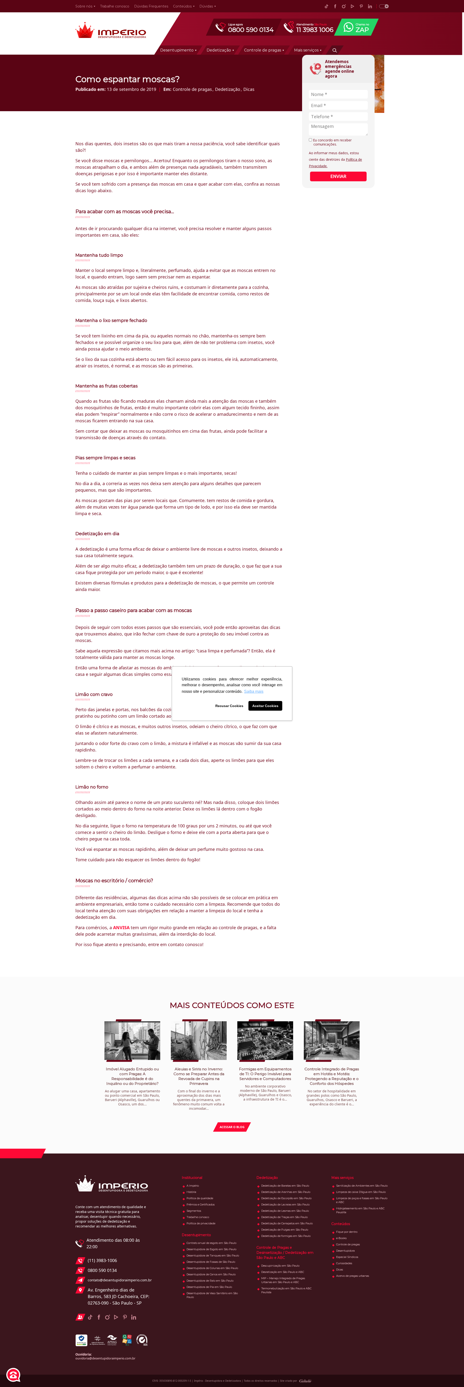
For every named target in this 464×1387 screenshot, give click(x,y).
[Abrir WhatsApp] (452, 1374)
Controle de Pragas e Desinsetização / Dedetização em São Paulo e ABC (284, 1252)
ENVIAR (338, 176)
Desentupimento (177, 50)
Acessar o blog (232, 1127)
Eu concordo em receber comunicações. (332, 142)
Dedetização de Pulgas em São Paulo (284, 1229)
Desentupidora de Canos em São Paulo (211, 1274)
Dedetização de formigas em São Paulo (286, 1236)
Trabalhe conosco (114, 6)
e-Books (341, 1238)
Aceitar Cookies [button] (265, 706)
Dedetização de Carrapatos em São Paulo (287, 1223)
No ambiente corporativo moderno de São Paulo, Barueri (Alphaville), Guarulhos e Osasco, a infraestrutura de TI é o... (265, 1084)
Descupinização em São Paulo (280, 1265)
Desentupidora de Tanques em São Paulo (213, 1255)
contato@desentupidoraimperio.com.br (118, 1280)
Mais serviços (306, 50)
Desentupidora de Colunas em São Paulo (212, 1268)
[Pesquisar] (335, 50)
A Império (193, 1185)
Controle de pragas (262, 50)
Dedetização (219, 50)
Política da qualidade (200, 1198)
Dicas (248, 89)
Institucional (192, 1177)
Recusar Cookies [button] (229, 706)
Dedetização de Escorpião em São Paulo (286, 1198)
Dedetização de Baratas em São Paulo (285, 1185)
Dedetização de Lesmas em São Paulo (285, 1210)
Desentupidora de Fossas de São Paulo (211, 1261)
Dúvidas (206, 6)
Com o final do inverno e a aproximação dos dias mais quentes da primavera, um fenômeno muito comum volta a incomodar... (199, 1089)
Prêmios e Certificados (201, 1204)
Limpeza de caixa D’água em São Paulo (361, 1192)
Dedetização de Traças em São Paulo (284, 1217)
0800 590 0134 (102, 1270)
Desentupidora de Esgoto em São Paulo (211, 1249)
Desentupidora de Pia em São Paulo (209, 1287)
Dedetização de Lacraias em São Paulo (285, 1204)
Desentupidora (345, 1250)
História (191, 1192)
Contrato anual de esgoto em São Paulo (211, 1243)
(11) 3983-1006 (102, 1260)
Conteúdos (182, 6)
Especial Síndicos (347, 1257)
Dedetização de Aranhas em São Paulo (285, 1192)
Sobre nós (83, 6)
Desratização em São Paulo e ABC (282, 1272)
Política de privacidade (201, 1223)
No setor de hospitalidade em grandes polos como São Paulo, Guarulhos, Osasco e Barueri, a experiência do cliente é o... (331, 1086)
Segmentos (194, 1210)
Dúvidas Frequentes (151, 6)
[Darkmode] (382, 6)
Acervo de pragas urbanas (352, 1276)
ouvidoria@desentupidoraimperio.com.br (105, 1358)
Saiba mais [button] (253, 691)
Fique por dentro (346, 1232)
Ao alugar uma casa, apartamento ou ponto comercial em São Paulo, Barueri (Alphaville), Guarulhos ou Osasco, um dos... (132, 1086)
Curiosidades (344, 1263)
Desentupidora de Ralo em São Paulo (210, 1280)
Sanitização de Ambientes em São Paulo (362, 1185)
